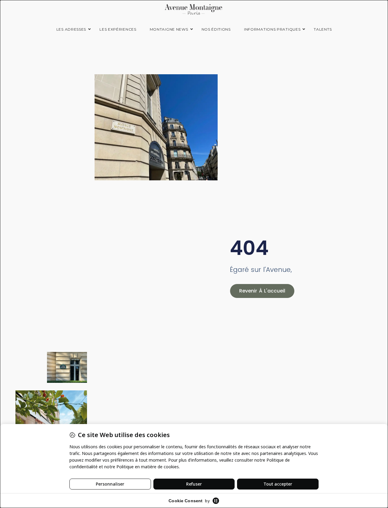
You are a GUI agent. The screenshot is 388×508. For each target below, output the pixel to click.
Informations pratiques (272, 29)
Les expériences (117, 29)
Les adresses (71, 29)
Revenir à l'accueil (262, 290)
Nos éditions (216, 29)
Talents (323, 29)
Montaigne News (169, 29)
